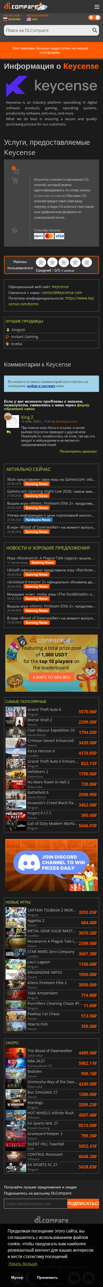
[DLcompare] (51, 1219)
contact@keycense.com (61, 292)
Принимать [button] (47, 1277)
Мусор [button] (17, 1277)
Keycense (60, 286)
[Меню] (96, 7)
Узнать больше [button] (23, 1263)
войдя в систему (41, 385)
